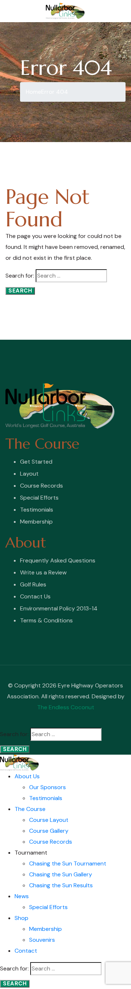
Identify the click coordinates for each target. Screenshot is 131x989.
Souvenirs (42, 940)
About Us (27, 776)
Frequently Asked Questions (57, 560)
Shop (21, 918)
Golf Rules (33, 584)
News (22, 896)
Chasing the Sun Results (61, 885)
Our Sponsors (47, 787)
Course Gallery (48, 831)
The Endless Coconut (65, 707)
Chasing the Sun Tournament (67, 863)
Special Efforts (39, 497)
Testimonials (36, 509)
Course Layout (48, 820)
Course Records (41, 485)
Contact (26, 950)
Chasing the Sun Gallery (60, 874)
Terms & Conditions (46, 620)
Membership (36, 521)
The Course (30, 809)
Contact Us (35, 596)
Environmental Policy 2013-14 (59, 608)
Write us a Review (43, 572)
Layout (29, 473)
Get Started (36, 461)
